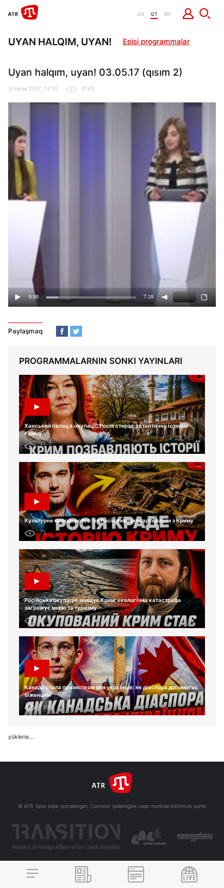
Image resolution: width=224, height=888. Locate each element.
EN (167, 13)
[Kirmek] (188, 13)
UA (140, 13)
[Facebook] (62, 331)
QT (154, 13)
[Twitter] (76, 331)
